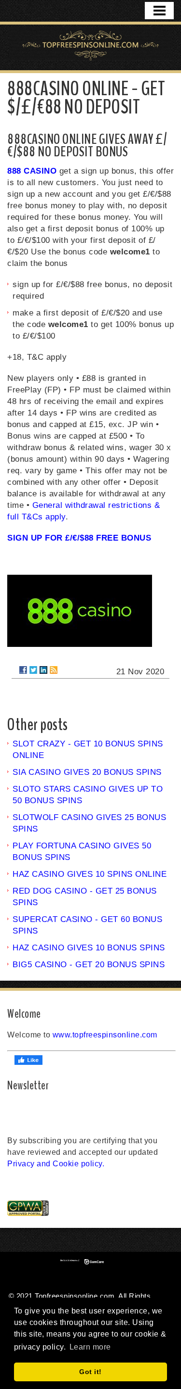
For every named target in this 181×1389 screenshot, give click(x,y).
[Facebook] (23, 670)
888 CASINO (31, 171)
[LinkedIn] (43, 670)
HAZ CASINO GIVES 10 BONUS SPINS (89, 947)
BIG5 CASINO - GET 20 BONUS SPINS (89, 964)
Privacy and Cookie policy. (55, 1164)
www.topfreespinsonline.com (105, 1035)
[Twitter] (33, 670)
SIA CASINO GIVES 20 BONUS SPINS (87, 772)
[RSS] (53, 670)
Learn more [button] (90, 1347)
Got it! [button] (90, 1372)
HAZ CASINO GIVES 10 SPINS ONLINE (90, 874)
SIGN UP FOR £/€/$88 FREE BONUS (79, 538)
